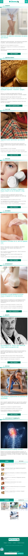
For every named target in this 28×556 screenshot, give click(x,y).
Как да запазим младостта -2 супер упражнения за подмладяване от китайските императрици (11, 411)
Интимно (7, 210)
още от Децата (14, 362)
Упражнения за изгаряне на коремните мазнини (11, 406)
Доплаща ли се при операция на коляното (9, 45)
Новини (7, 5)
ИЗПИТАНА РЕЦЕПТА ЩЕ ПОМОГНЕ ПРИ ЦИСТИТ (11, 97)
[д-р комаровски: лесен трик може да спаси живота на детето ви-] (14, 331)
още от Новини (14, 53)
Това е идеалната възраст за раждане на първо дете (12, 307)
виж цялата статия (12, 469)
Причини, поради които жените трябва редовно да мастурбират (11, 255)
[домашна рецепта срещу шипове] (14, 434)
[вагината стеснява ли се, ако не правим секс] (14, 226)
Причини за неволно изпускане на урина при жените (5, 508)
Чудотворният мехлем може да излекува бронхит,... (16, 463)
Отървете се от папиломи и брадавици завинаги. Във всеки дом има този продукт (13, 102)
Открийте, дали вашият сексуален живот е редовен (11, 256)
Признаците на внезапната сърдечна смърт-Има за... (14, 518)
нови (6, 461)
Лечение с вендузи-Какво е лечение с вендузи (14, 491)
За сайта (14, 542)
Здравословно (9, 57)
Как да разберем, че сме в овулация (8, 148)
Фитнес (7, 366)
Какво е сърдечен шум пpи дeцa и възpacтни (10, 358)
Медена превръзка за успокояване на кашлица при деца (12, 357)
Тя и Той (7, 109)
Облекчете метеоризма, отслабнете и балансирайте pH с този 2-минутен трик (14, 99)
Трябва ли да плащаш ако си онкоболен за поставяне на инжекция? (13, 47)
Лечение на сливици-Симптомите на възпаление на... (15, 487)
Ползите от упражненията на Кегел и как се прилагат (12, 408)
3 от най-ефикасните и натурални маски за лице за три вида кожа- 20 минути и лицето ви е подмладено (13, 202)
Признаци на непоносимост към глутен (13, 481)
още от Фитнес (14, 414)
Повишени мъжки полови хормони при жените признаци (13, 150)
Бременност (9, 264)
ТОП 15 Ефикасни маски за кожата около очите (11, 199)
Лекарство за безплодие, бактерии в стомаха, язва (11, 304)
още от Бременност (14, 311)
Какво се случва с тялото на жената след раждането (12, 306)
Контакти (9, 542)
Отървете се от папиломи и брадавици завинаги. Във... (15, 478)
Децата (7, 315)
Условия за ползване (20, 542)
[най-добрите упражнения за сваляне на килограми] (14, 382)
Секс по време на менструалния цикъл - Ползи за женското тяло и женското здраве (13, 252)
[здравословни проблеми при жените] (14, 125)
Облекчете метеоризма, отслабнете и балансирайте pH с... (16, 473)
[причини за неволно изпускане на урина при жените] (14, 21)
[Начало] (14, 539)
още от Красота (14, 207)
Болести (21, 500)
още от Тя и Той (14, 155)
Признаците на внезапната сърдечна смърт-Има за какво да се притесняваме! (14, 50)
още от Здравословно (14, 105)
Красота (7, 158)
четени (21, 461)
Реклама (5, 542)
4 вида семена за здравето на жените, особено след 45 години (14, 151)
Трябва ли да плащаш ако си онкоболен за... (23, 508)
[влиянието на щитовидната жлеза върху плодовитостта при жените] (14, 280)
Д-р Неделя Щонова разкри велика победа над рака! (12, 355)
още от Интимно (14, 260)
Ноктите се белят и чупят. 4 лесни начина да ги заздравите (13, 203)
